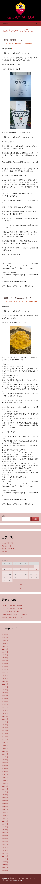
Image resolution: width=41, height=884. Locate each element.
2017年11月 (5, 850)
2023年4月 (5, 661)
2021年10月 (5, 713)
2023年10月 (5, 646)
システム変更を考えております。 (12, 611)
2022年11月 (5, 675)
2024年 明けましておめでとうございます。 (15, 614)
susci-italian (28, 43)
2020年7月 (5, 757)
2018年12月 (5, 812)
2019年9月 (5, 786)
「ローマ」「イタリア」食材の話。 (12, 605)
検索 (3, 516)
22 (36, 575)
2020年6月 (5, 760)
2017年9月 (5, 856)
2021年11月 (5, 710)
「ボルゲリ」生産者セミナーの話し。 (13, 608)
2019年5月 (5, 798)
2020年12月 (5, 742)
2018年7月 (5, 827)
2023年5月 (5, 658)
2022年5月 (5, 693)
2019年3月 (5, 803)
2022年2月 (5, 701)
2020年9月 (5, 751)
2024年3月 (5, 634)
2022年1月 (5, 704)
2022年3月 (5, 698)
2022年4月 (5, 696)
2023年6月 (5, 655)
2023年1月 (5, 669)
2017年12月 (5, 847)
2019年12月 (5, 777)
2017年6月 (5, 865)
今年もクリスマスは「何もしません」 (13, 617)
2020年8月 (5, 754)
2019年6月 (5, 795)
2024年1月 (5, 640)
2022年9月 (5, 681)
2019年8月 (5, 789)
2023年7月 (5, 652)
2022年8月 (5, 684)
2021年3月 (5, 733)
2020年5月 (5, 763)
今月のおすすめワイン (8, 549)
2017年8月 (5, 859)
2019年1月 (5, 809)
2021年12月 (5, 707)
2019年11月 (5, 780)
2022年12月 (5, 672)
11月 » (20, 589)
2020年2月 (5, 771)
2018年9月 (5, 821)
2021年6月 (5, 725)
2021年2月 (5, 736)
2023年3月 (5, 664)
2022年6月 (5, 690)
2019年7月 (5, 792)
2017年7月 (5, 862)
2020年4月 (5, 766)
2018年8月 (5, 824)
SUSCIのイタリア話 (21, 301)
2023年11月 (5, 643)
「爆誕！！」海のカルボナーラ (17, 298)
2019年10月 (5, 783)
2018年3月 (5, 838)
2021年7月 (5, 722)
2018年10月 (5, 818)
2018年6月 (5, 830)
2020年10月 (5, 748)
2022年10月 (5, 678)
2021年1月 (5, 739)
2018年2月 (5, 841)
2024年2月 (5, 637)
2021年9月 (5, 716)
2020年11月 (5, 745)
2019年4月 (5, 801)
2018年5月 (5, 833)
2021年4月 (5, 731)
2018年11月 (5, 815)
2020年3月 (5, 768)
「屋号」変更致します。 (13, 40)
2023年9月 (5, 649)
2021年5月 (5, 728)
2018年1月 (5, 844)
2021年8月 (5, 719)
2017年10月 (5, 853)
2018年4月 (5, 836)
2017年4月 (5, 870)
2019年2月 (5, 806)
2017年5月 (5, 868)
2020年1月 (5, 774)
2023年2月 (5, 666)
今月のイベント (6, 546)
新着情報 (19, 43)
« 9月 (20, 585)
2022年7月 (5, 687)
